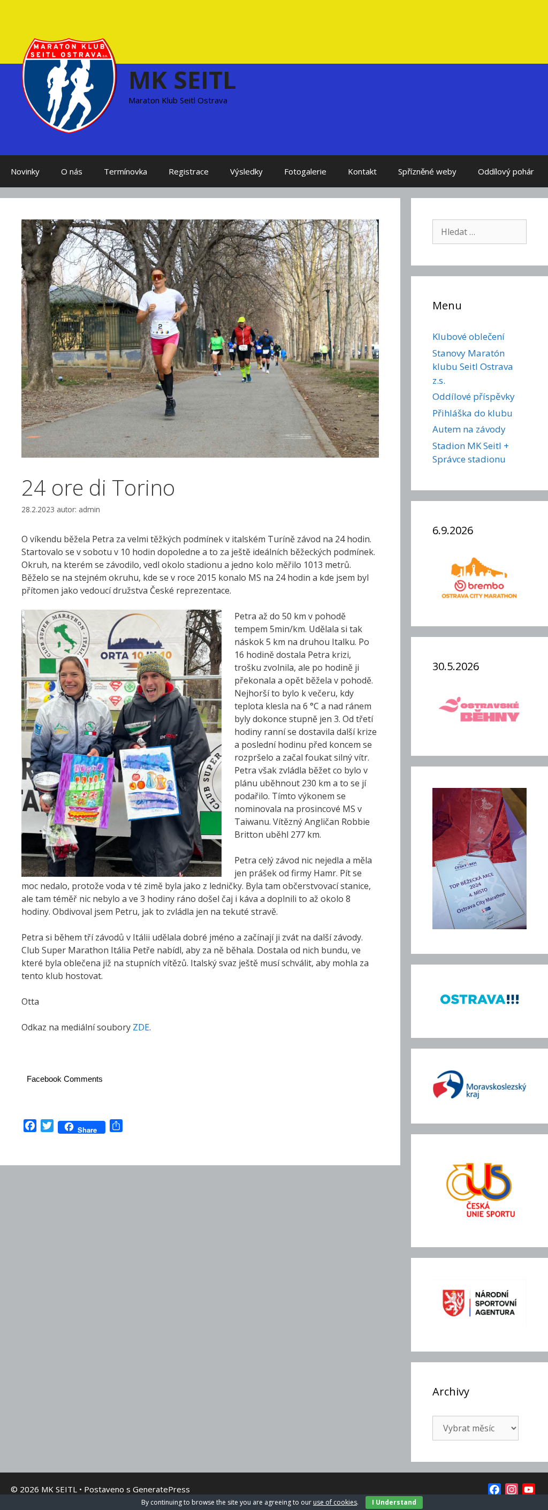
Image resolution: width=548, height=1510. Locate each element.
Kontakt (362, 171)
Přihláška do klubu (472, 413)
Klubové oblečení (468, 336)
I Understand (394, 1502)
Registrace (189, 171)
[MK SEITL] (69, 84)
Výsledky (246, 171)
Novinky (25, 171)
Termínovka (125, 171)
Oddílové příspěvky (473, 396)
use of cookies (335, 1502)
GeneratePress (161, 1489)
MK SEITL (182, 79)
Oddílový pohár (506, 171)
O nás (71, 171)
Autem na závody (469, 429)
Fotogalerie (305, 171)
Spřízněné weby (427, 171)
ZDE (141, 1027)
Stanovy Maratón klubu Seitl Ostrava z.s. (472, 366)
